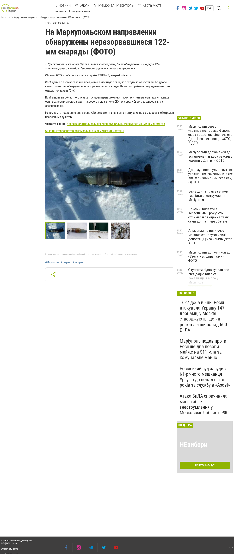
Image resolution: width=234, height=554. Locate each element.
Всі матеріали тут (204, 465)
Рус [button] (209, 8)
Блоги (84, 5)
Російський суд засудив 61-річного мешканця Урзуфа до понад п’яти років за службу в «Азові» (205, 377)
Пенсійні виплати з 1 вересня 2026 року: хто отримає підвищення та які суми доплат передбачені (208, 215)
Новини (64, 5)
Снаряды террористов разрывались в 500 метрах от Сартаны (84, 131)
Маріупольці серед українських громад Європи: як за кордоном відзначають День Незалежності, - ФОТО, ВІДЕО (210, 134)
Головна (5, 17)
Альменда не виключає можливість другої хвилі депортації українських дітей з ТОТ (210, 237)
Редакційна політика (79, 11)
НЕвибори (193, 445)
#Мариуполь (52, 262)
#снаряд (65, 262)
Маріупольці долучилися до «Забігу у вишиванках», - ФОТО (209, 256)
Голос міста (60, 11)
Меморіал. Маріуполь (116, 5)
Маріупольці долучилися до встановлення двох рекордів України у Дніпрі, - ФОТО (210, 156)
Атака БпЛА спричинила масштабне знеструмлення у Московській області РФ (203, 404)
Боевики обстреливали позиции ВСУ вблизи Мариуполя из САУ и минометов (116, 124)
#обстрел (77, 262)
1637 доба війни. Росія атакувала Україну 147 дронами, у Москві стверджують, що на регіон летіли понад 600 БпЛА (203, 316)
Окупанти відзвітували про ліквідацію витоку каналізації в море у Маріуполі (208, 276)
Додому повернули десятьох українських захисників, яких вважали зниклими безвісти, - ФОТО (210, 176)
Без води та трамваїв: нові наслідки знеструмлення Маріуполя (208, 195)
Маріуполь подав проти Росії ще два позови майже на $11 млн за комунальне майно (203, 349)
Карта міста (152, 5)
